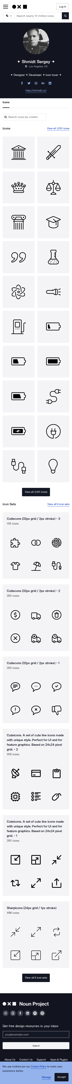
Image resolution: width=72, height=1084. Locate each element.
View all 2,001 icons (58, 128)
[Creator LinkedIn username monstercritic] (50, 84)
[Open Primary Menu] (5, 7)
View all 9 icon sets (58, 504)
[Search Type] (8, 15)
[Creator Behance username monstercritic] (43, 84)
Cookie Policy (38, 1066)
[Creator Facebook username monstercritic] (22, 84)
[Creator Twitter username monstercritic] (29, 84)
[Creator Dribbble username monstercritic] (36, 84)
